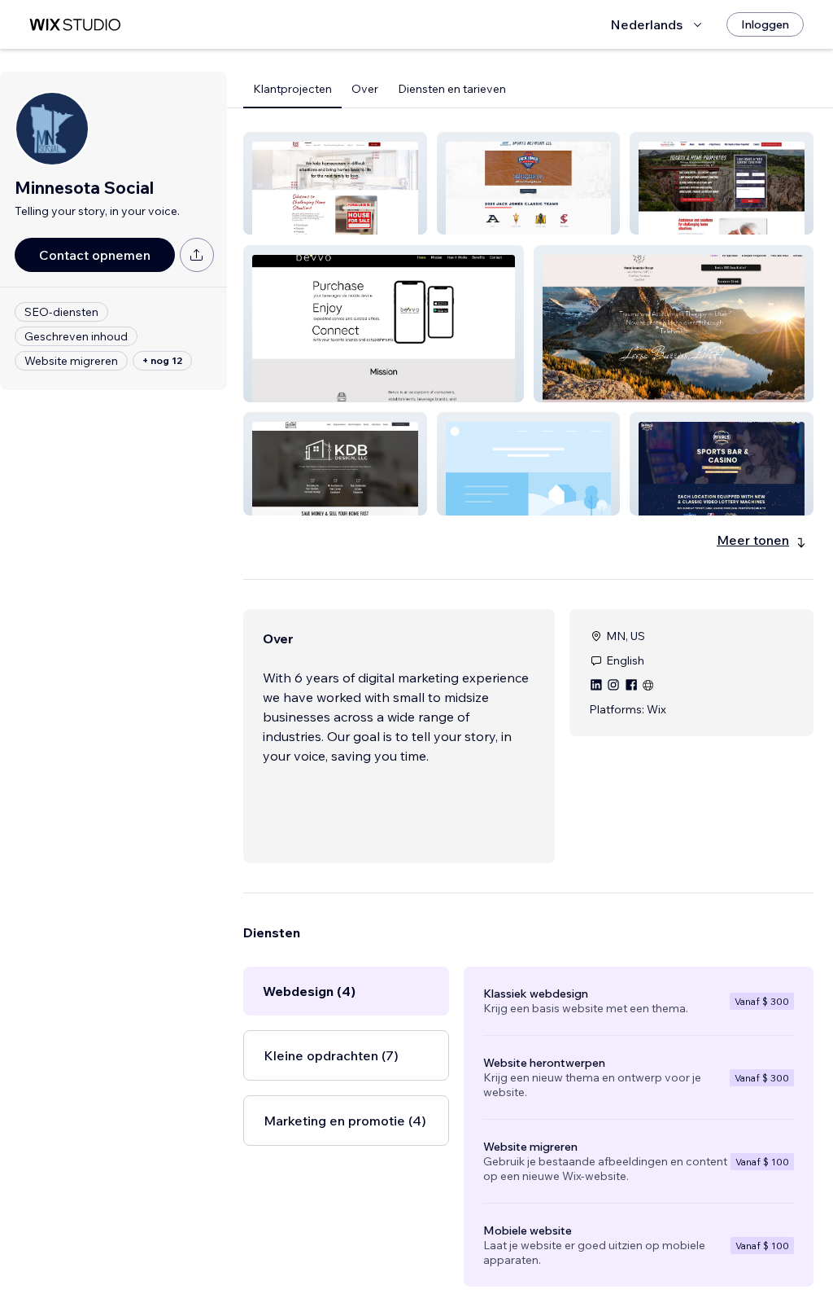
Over (364, 88)
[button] (335, 183)
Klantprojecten (292, 88)
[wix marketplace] (74, 24)
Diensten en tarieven (452, 88)
